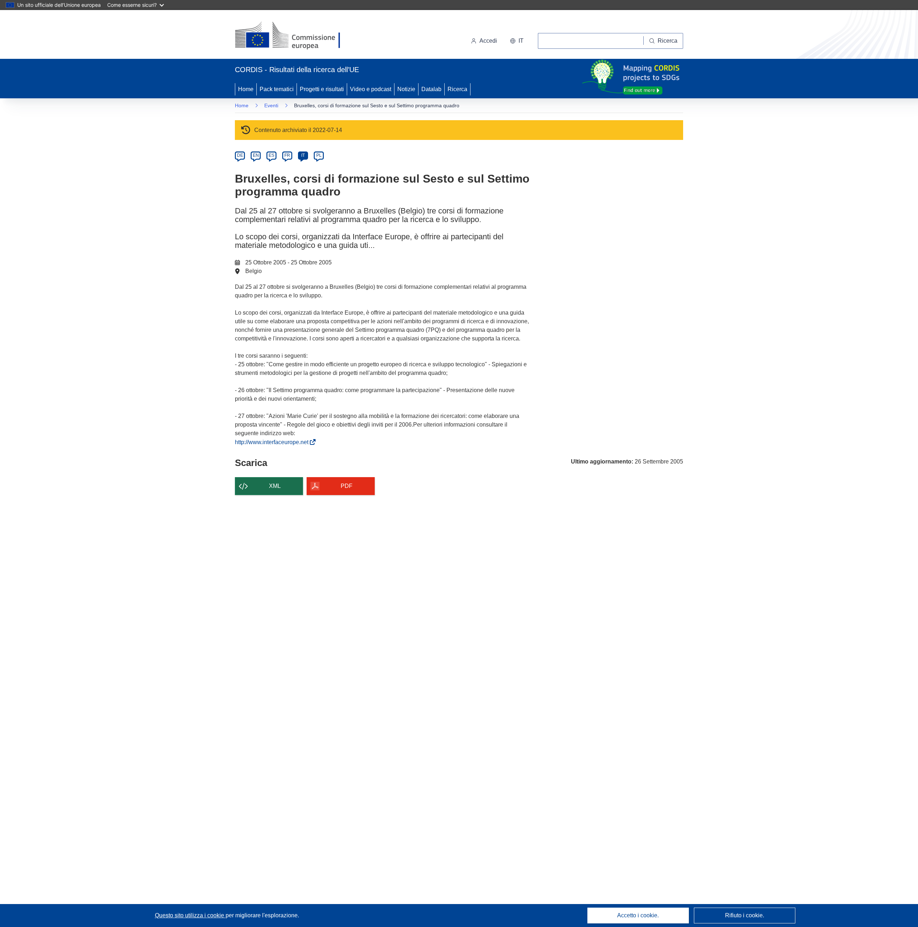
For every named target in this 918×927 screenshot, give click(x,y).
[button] (516, 41)
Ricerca (457, 89)
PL (319, 155)
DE (240, 155)
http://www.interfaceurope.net (273, 442)
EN (256, 155)
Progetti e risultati (322, 89)
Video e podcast (370, 89)
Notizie (406, 89)
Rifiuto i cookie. (744, 915)
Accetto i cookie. (638, 915)
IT (303, 155)
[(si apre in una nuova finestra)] (292, 36)
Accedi (488, 41)
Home (246, 89)
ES (271, 155)
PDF (346, 486)
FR (287, 155)
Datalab (431, 89)
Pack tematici (277, 89)
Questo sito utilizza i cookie (190, 915)
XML (275, 486)
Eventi (271, 105)
